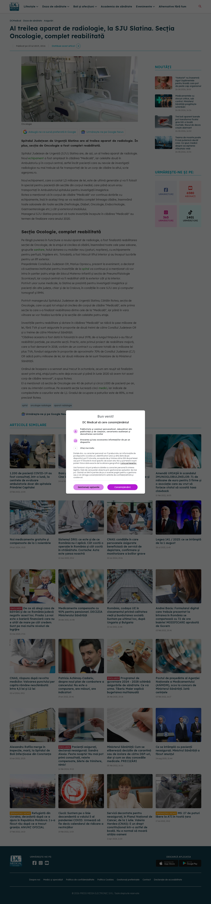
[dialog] (105, 452)
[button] (105, 448)
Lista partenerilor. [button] (128, 463)
